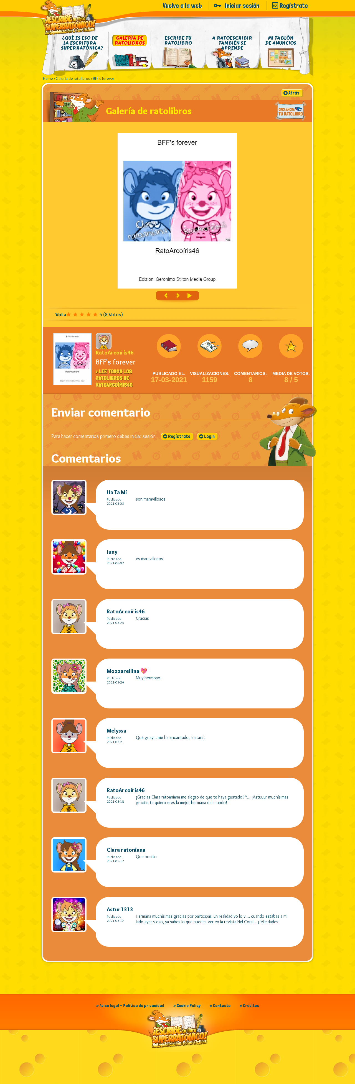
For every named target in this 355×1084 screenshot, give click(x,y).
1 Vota (69, 314)
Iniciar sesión (242, 5)
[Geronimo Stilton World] (68, 17)
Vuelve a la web (182, 5)
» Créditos (249, 1005)
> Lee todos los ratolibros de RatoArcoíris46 (114, 378)
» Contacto (220, 1005)
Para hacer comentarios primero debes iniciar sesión (103, 436)
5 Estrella (96, 314)
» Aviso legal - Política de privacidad (130, 1005)
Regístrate (294, 5)
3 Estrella (83, 314)
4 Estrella (89, 314)
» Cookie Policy (187, 1005)
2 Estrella (76, 314)
